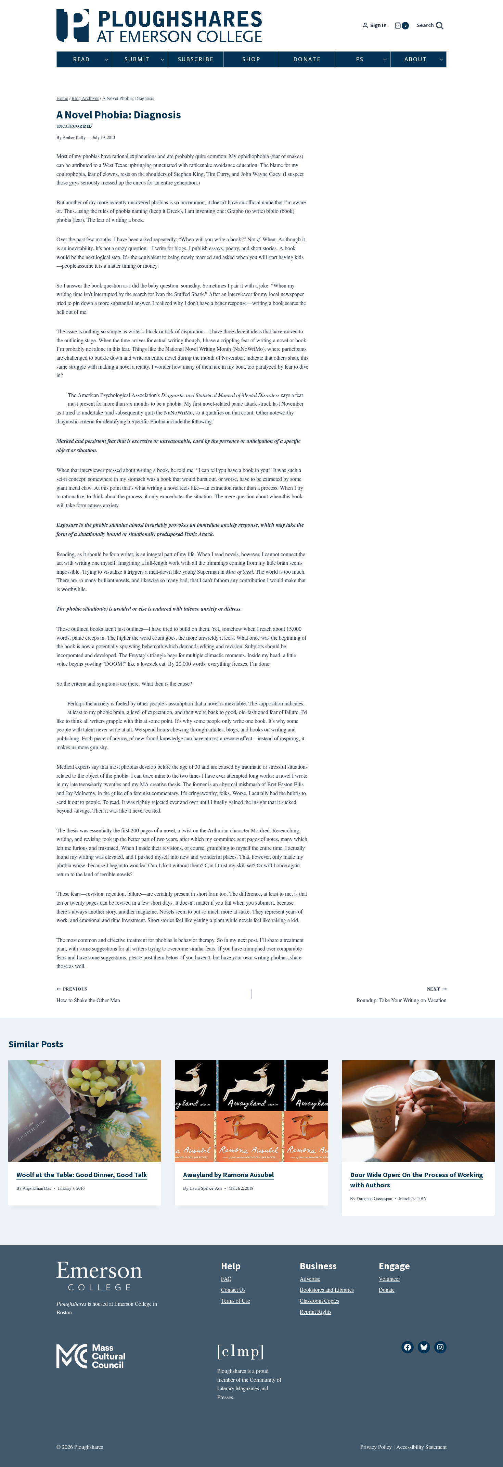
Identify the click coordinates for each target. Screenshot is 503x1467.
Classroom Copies (319, 1300)
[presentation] (84, 1111)
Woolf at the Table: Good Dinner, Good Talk (81, 1175)
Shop (251, 59)
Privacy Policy (376, 1446)
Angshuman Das (37, 1188)
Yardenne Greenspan (374, 1198)
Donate (307, 59)
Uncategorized (74, 126)
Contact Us (233, 1289)
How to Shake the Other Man (88, 995)
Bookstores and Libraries (327, 1289)
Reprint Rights (315, 1311)
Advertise (310, 1278)
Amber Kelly (74, 137)
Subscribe (196, 59)
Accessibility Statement (421, 1446)
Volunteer (389, 1278)
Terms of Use (235, 1300)
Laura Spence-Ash (206, 1188)
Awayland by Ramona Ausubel (228, 1175)
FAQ (226, 1278)
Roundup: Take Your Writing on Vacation (402, 995)
